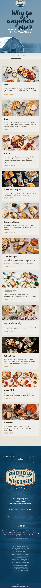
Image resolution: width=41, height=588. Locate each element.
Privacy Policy (22, 534)
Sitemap (25, 538)
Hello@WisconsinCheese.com (20, 503)
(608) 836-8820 (20, 501)
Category (15, 56)
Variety (26, 56)
